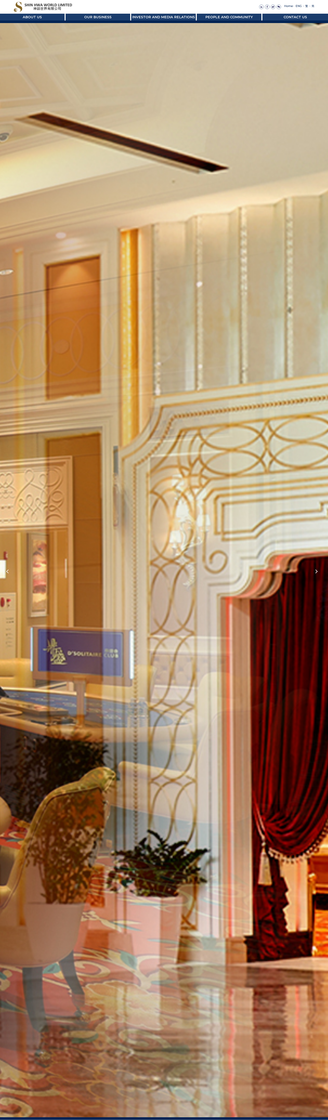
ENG (299, 6)
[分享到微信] (279, 7)
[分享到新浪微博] (273, 7)
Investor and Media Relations (163, 17)
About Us (32, 17)
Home (288, 6)
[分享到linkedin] (261, 7)
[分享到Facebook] (267, 7)
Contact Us (295, 17)
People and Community (229, 17)
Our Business (98, 17)
